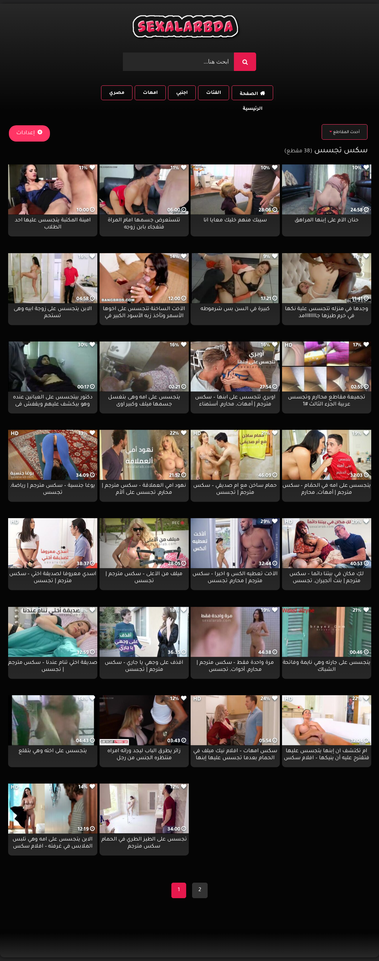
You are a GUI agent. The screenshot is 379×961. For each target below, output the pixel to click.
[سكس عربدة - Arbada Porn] (186, 28)
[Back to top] (355, 939)
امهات (150, 93)
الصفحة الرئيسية (251, 96)
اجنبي (182, 93)
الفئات (213, 93)
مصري (116, 93)
